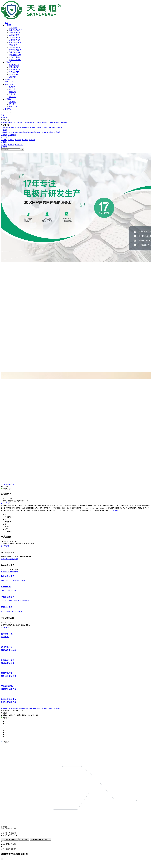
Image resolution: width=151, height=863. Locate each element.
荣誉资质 (12, 94)
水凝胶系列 (15, 35)
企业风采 (12, 97)
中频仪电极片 (16, 50)
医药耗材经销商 (15, 70)
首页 (6, 23)
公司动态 (12, 102)
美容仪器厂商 (14, 72)
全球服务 (8, 79)
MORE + (116, 618)
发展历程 (12, 92)
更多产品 (4, 718)
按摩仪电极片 (16, 47)
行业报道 (12, 104)
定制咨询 (12, 718)
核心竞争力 (9, 82)
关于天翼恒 (9, 84)
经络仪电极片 (16, 55)
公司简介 (12, 87)
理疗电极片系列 (16, 30)
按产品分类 (13, 28)
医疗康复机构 (14, 74)
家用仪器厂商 (14, 67)
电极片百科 (13, 107)
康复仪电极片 (16, 60)
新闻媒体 (8, 99)
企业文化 (12, 89)
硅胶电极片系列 (16, 33)
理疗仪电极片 (16, 57)
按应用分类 (13, 45)
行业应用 (8, 62)
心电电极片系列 (16, 37)
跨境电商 (12, 77)
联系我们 (8, 109)
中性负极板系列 (16, 40)
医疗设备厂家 (14, 65)
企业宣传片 (6, 611)
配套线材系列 (16, 42)
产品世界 (8, 25)
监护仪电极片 (16, 52)
